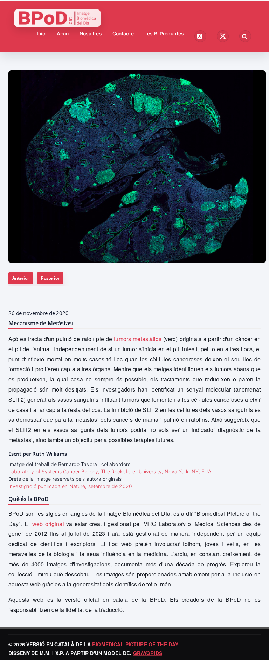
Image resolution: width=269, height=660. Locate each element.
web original (48, 524)
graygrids (147, 652)
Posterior (50, 278)
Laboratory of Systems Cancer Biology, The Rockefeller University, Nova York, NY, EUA (109, 471)
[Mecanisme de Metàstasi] (137, 166)
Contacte (123, 33)
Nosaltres (91, 33)
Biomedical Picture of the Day (135, 644)
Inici (41, 33)
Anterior (20, 278)
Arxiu (63, 33)
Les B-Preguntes (164, 33)
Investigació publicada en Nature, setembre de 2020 (70, 486)
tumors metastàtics (137, 339)
